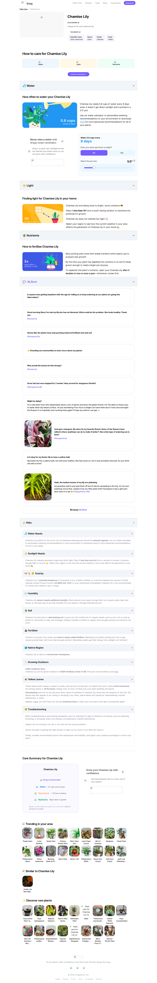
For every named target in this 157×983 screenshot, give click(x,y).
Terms (80, 979)
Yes (121, 153)
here (116, 671)
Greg (82, 122)
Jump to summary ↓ (78, 74)
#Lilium (32, 281)
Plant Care (77, 3)
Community (115, 3)
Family (99, 37)
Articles (88, 3)
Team (97, 3)
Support (57, 979)
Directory (99, 979)
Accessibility (89, 979)
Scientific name (76, 37)
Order (110, 37)
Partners (66, 979)
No (94, 153)
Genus (89, 37)
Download (130, 3)
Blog (105, 3)
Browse (78, 509)
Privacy (73, 979)
